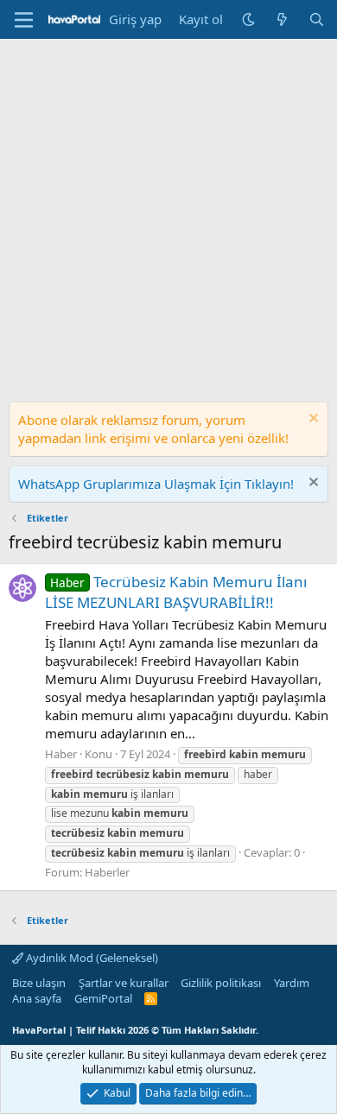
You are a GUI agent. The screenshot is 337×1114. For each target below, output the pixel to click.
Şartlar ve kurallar (123, 983)
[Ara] (317, 19)
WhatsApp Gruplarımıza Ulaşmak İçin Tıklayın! (156, 483)
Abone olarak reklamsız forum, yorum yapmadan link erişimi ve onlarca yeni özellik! (153, 428)
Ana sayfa (36, 998)
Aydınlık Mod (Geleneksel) (90, 957)
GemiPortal (103, 998)
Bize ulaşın (39, 983)
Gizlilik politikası (221, 983)
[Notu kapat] (311, 420)
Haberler (107, 872)
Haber (61, 754)
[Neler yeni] (282, 19)
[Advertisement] (168, 215)
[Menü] (23, 20)
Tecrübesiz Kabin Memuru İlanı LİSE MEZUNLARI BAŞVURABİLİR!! (176, 592)
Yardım (291, 983)
